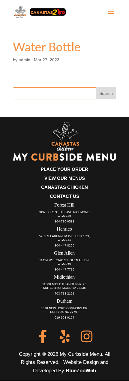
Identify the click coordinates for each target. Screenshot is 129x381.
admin (24, 59)
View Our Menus (64, 178)
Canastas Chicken (64, 187)
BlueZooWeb (81, 370)
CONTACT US (64, 196)
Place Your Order (64, 169)
